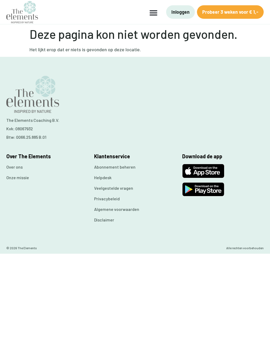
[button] (153, 12)
